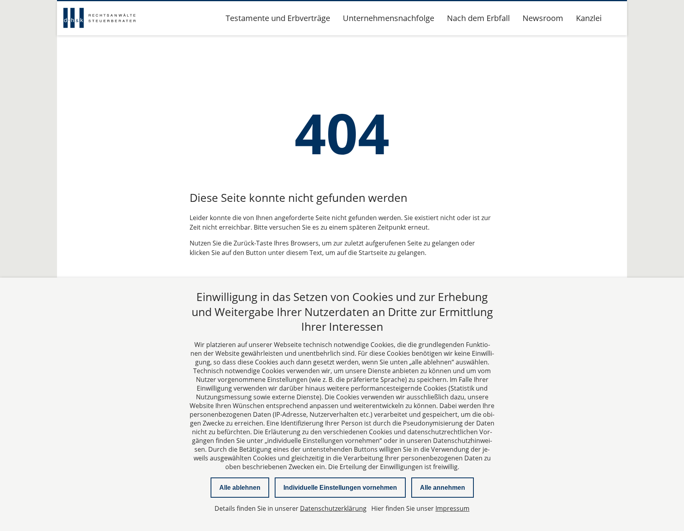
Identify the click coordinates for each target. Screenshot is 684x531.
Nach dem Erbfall (478, 18)
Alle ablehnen (239, 487)
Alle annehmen (442, 487)
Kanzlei (589, 18)
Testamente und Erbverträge (278, 18)
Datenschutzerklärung (333, 508)
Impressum (452, 508)
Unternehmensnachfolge (388, 18)
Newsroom (542, 18)
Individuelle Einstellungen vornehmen (340, 487)
